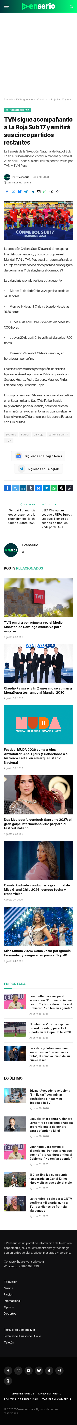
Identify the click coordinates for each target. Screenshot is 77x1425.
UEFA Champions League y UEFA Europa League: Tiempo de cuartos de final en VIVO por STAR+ (56, 519)
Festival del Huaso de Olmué (22, 1336)
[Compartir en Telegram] (26, 192)
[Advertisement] (38, 55)
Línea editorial (49, 1393)
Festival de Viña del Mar (19, 1329)
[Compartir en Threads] (51, 192)
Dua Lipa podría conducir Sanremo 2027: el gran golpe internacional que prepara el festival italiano (37, 824)
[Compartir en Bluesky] (20, 192)
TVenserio (23, 176)
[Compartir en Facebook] (7, 192)
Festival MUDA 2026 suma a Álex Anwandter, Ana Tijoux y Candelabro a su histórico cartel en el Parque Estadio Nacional (36, 756)
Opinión (9, 1307)
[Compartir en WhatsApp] (45, 192)
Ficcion (8, 1294)
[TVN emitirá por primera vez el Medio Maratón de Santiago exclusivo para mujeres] (38, 598)
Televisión (10, 1281)
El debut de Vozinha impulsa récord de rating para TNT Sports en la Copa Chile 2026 (50, 1028)
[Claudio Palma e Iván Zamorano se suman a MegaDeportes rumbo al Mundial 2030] (38, 663)
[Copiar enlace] (57, 192)
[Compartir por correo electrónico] (38, 192)
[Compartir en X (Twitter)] (13, 192)
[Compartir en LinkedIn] (32, 192)
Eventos (11, 434)
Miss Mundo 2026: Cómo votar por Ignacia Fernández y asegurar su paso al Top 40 (37, 953)
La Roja (39, 434)
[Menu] (6, 6)
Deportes (10, 1313)
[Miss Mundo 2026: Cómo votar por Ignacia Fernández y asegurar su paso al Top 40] (38, 926)
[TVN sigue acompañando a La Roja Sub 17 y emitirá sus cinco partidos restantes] (38, 220)
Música (8, 1288)
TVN (8, 440)
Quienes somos (23, 1393)
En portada (15, 984)
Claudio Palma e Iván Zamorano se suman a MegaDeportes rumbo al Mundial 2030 (38, 690)
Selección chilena (17, 110)
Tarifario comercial (57, 1399)
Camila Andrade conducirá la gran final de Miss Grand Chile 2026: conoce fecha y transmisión (37, 889)
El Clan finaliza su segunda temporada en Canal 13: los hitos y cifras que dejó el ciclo (50, 1178)
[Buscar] (71, 6)
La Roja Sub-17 (58, 434)
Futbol (25, 434)
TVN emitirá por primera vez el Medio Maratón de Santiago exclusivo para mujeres (33, 626)
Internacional (12, 1300)
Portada (8, 99)
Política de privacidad (21, 1399)
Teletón (9, 1342)
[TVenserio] (38, 6)
